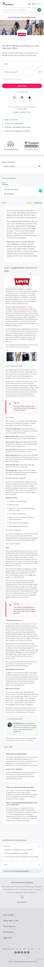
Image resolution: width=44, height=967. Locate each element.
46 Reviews (38, 203)
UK (13, 949)
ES (39, 949)
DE (24, 949)
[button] (29, 4)
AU (32, 949)
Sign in (29, 112)
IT (36, 949)
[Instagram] (25, 952)
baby (26, 702)
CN (17, 949)
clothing (29, 307)
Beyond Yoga (24, 303)
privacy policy (23, 108)
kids (35, 309)
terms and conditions (30, 107)
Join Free (22, 85)
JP (20, 949)
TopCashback (21, 213)
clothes (24, 624)
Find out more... (22, 902)
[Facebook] (16, 952)
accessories (19, 309)
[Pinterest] (28, 952)
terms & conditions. (23, 871)
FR (28, 949)
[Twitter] (19, 952)
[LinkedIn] (22, 952)
